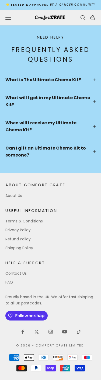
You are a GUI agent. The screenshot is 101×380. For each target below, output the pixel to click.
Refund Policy (18, 239)
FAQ (9, 282)
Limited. (77, 345)
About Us (13, 195)
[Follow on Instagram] (50, 331)
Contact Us (16, 273)
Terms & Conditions (24, 221)
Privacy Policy (18, 230)
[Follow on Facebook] (22, 331)
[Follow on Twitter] (36, 331)
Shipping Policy (19, 248)
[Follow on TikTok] (78, 331)
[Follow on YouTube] (64, 331)
